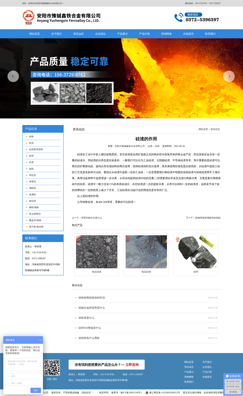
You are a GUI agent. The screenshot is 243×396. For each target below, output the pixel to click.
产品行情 (144, 33)
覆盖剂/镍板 (35, 220)
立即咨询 (132, 364)
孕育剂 (32, 181)
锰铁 (31, 169)
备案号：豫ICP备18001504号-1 (126, 392)
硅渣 (31, 162)
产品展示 (122, 33)
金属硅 (32, 194)
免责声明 (103, 392)
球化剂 (32, 175)
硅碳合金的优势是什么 (92, 307)
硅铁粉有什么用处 (89, 338)
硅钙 (196, 272)
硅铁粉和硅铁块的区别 (92, 297)
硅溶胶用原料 (36, 149)
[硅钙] (196, 251)
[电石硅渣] (96, 251)
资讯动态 (78, 33)
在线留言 (188, 33)
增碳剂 (32, 188)
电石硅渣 (96, 272)
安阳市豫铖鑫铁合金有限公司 (130, 146)
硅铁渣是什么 (86, 317)
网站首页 (34, 33)
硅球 (31, 156)
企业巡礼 (100, 33)
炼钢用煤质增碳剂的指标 (208, 218)
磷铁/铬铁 (34, 207)
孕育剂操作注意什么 (91, 218)
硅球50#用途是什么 (90, 327)
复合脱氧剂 (35, 214)
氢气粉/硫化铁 (36, 227)
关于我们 (56, 33)
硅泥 (31, 143)
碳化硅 (32, 201)
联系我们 (210, 33)
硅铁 (31, 136)
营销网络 (166, 33)
